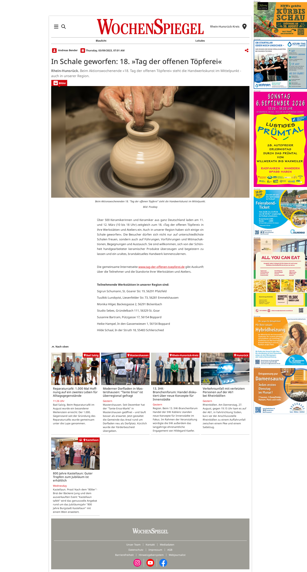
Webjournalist (177, 555)
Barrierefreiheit (124, 555)
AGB (169, 549)
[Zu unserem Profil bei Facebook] (163, 562)
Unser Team (133, 544)
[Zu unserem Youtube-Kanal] (150, 562)
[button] (56, 26)
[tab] (59, 83)
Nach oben (62, 346)
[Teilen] (246, 50)
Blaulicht (101, 40)
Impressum (155, 549)
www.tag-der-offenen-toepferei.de (161, 267)
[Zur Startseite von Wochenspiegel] (150, 26)
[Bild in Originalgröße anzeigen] (150, 142)
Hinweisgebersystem (151, 555)
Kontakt (150, 544)
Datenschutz (135, 549)
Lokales (200, 40)
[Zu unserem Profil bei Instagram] (137, 562)
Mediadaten (167, 544)
